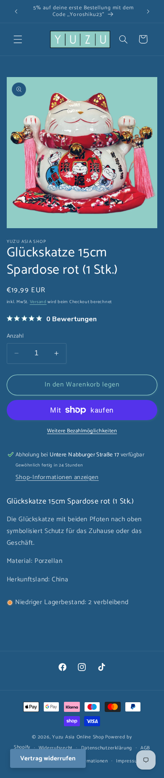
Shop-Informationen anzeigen (57, 477)
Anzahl (15, 336)
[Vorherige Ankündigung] (16, 11)
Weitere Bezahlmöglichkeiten (82, 431)
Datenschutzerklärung (106, 748)
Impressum (128, 761)
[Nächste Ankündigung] (148, 11)
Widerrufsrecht (56, 748)
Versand (38, 302)
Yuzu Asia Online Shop (78, 737)
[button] (17, 39)
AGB (145, 748)
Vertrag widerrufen (48, 758)
